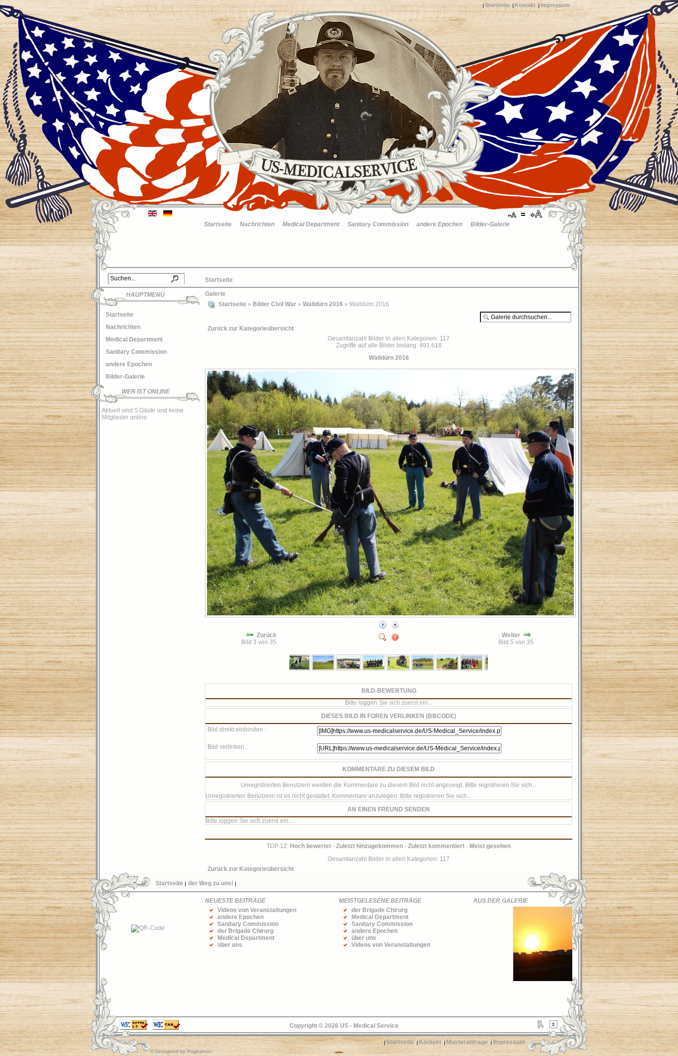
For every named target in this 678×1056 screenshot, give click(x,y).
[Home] (211, 304)
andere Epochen (439, 224)
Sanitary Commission (377, 224)
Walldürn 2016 (323, 304)
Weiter (511, 635)
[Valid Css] (166, 1027)
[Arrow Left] (249, 635)
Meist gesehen (490, 846)
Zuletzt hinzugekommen (369, 846)
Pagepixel (199, 1051)
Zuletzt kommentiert (436, 846)
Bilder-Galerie (490, 224)
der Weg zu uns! (210, 883)
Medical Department (310, 224)
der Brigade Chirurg (245, 930)
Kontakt (525, 5)
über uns (229, 944)
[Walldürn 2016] (391, 615)
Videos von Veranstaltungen (256, 910)
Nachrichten (257, 224)
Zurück (266, 635)
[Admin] (540, 1026)
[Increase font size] (537, 214)
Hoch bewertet (310, 846)
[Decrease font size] (513, 214)
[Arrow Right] (527, 635)
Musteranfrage (467, 1042)
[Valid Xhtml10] (134, 1027)
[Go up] (553, 1026)
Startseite (497, 5)
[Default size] (524, 214)
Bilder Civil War (274, 304)
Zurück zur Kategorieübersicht (250, 328)
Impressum (555, 5)
